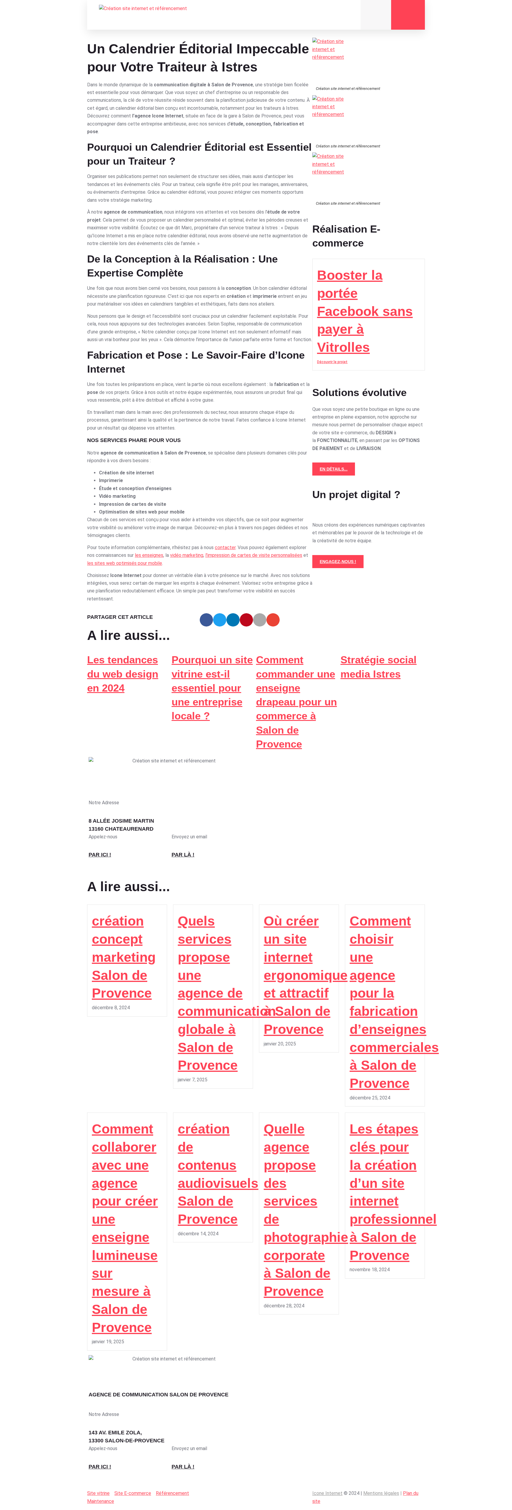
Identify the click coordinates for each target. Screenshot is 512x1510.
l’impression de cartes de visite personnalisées (253, 555)
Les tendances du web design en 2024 (122, 674)
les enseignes (149, 555)
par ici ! (100, 855)
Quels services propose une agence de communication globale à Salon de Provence (227, 993)
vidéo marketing (186, 555)
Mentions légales (381, 1493)
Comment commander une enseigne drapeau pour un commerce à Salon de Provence (296, 702)
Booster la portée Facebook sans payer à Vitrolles (365, 311)
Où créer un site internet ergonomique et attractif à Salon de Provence (306, 975)
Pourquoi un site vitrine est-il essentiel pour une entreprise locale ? (212, 687)
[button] (206, 620)
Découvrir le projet (332, 362)
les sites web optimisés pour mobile (124, 563)
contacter (225, 547)
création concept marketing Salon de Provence (124, 957)
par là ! (183, 855)
